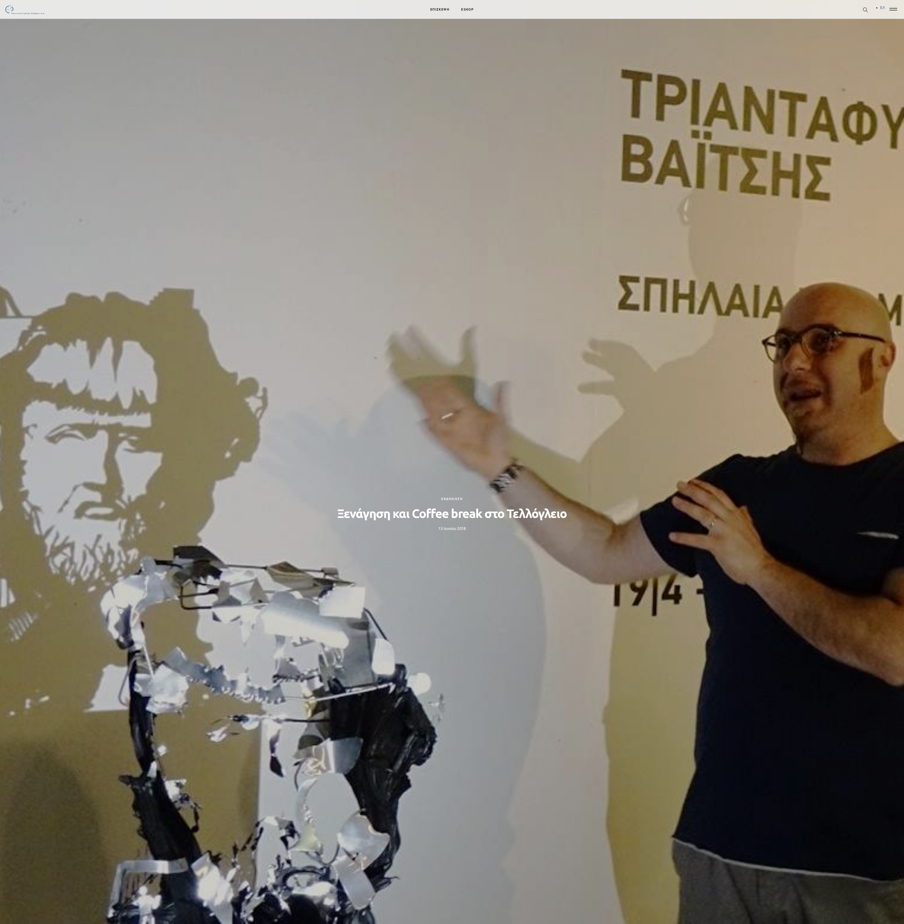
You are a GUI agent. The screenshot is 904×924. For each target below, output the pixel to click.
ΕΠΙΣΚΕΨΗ (439, 9)
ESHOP (467, 9)
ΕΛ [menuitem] (882, 7)
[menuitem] (882, 7)
